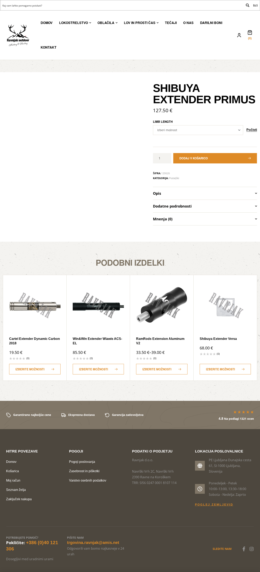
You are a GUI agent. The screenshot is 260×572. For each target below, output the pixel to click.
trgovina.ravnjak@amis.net (93, 542)
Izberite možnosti (29, 369)
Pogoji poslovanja (82, 461)
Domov (11, 461)
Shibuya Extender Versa (218, 338)
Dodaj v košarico (193, 158)
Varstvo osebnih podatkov (87, 480)
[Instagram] (251, 549)
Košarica (12, 471)
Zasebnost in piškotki (84, 471)
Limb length (163, 122)
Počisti (251, 130)
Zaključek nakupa (19, 499)
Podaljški (174, 178)
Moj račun (13, 480)
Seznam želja (16, 490)
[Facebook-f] (244, 549)
